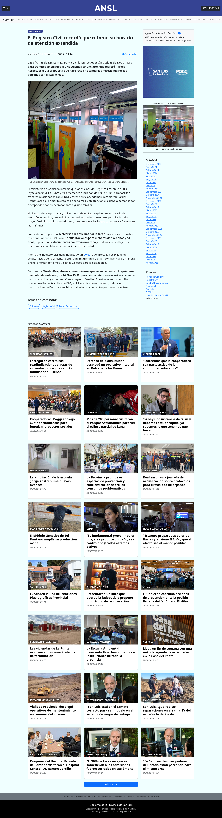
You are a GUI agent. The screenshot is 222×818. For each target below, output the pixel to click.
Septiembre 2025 (154, 228)
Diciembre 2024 (153, 201)
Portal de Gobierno (155, 276)
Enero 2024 (151, 167)
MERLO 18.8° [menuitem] (54, 20)
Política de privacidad (122, 811)
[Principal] (6, 8)
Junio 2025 (151, 219)
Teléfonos (104, 809)
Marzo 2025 (151, 210)
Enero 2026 (151, 241)
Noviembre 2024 (154, 198)
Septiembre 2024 (154, 191)
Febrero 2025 (152, 207)
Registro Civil (49, 306)
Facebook (129, 796)
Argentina (106, 796)
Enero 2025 (151, 204)
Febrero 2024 (152, 170)
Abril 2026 (151, 250)
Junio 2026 (151, 256)
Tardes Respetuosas (68, 306)
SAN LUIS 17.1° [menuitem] (22, 20)
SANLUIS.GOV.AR (211, 8)
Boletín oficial (130, 809)
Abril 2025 (151, 213)
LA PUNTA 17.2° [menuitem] (67, 20)
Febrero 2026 (152, 244)
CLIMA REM (8, 19)
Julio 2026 (150, 259)
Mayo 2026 (151, 253)
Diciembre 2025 (153, 238)
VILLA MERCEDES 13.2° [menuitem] (38, 20)
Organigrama (92, 809)
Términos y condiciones (101, 811)
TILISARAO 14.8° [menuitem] (160, 20)
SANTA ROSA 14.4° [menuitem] (145, 20)
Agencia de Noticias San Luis (76, 796)
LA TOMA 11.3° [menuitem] (130, 20)
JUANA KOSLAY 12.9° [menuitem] (82, 20)
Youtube (155, 796)
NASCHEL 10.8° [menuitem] (208, 20)
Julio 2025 (150, 222)
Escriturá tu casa (154, 286)
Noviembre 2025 (154, 235)
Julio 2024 (150, 185)
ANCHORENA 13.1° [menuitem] (116, 20)
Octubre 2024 (152, 194)
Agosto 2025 (152, 225)
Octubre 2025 (152, 231)
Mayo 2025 (151, 216)
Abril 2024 (151, 176)
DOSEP (149, 292)
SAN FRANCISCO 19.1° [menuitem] (192, 20)
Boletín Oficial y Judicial (157, 283)
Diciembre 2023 (153, 164)
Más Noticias (111, 784)
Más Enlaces (152, 298)
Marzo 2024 (151, 173)
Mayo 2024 (151, 179)
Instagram (141, 796)
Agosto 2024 (152, 188)
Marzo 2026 (151, 247)
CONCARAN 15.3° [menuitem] (175, 20)
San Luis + (151, 289)
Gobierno (34, 306)
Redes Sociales (116, 809)
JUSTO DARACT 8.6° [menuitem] (99, 20)
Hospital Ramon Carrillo (157, 295)
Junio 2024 (151, 182)
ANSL (105, 8)
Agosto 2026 (152, 262)
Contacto (117, 796)
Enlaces (96, 796)
